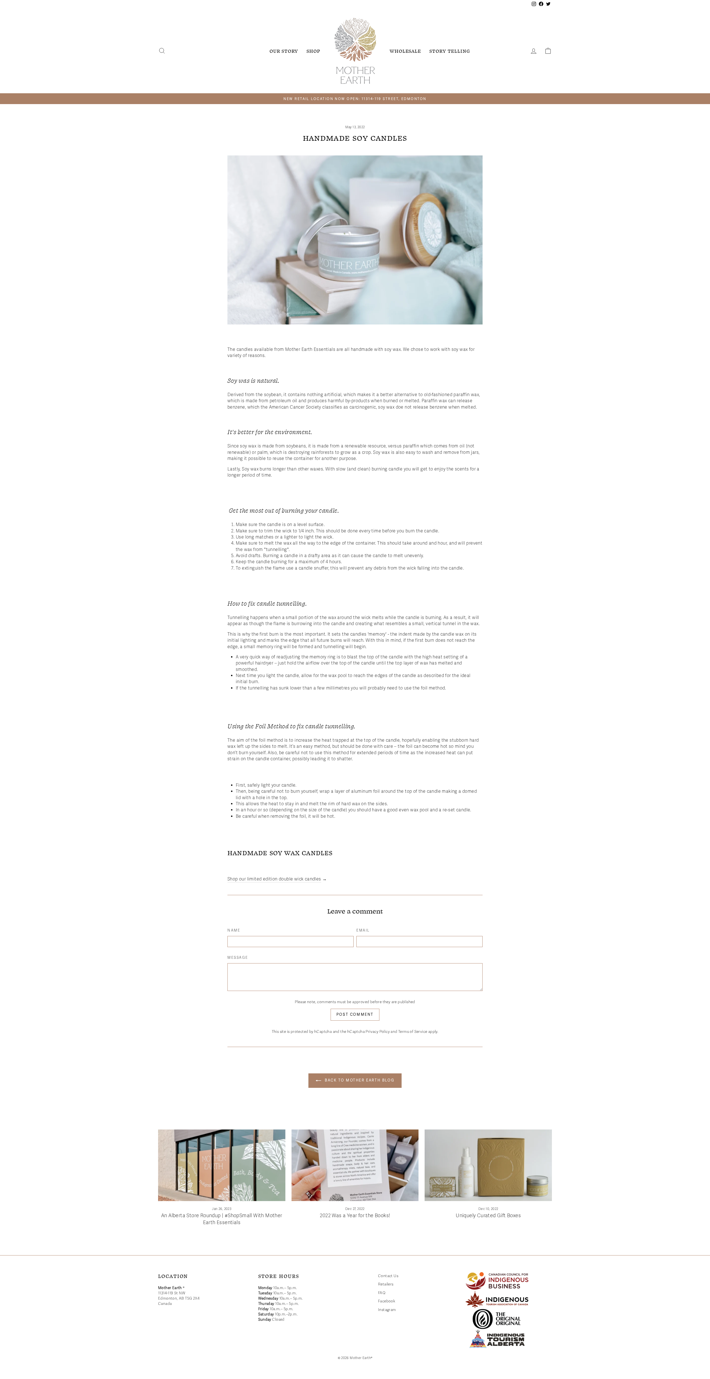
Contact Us (388, 1276)
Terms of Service (412, 1031)
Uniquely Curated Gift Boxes (488, 1215)
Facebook (386, 1301)
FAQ (382, 1292)
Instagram (387, 1309)
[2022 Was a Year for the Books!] (355, 1165)
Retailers (386, 1284)
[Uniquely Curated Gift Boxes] (488, 1165)
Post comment (355, 1014)
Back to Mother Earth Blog (359, 1080)
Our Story (284, 51)
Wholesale (405, 51)
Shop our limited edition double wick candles (274, 879)
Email (363, 930)
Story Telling (449, 51)
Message (237, 957)
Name (233, 930)
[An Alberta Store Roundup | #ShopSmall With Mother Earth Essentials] (221, 1165)
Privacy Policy (378, 1031)
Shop (313, 51)
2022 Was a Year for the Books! (355, 1215)
